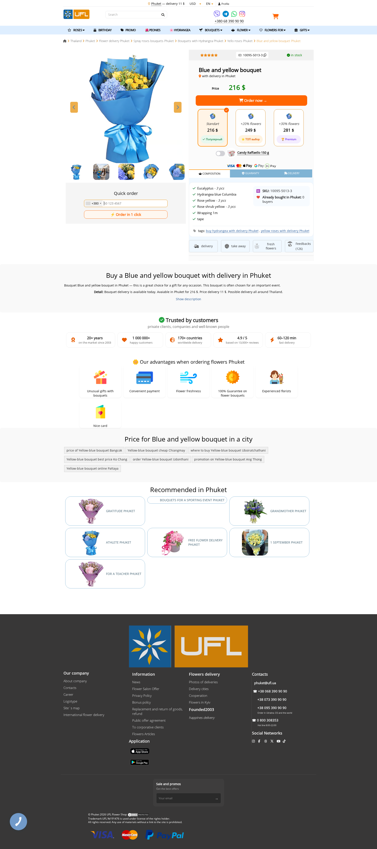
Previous (74, 107)
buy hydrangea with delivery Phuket (232, 231)
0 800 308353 (267, 720)
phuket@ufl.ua (265, 683)
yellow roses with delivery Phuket (285, 231)
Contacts (69, 687)
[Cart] (276, 17)
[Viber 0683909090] (217, 15)
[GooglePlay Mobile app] (140, 762)
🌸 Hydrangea (180, 30)
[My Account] (219, 4)
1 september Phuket (286, 542)
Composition (211, 174)
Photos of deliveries (203, 682)
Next (178, 107)
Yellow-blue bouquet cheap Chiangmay (156, 450)
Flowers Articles (143, 734)
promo (130, 30)
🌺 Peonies (153, 30)
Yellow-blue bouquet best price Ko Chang (97, 459)
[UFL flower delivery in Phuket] (76, 14)
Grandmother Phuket (288, 511)
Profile (225, 4)
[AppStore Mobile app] (140, 750)
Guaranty (252, 173)
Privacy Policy (142, 695)
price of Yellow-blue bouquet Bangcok (94, 450)
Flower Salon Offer (145, 689)
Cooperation (198, 695)
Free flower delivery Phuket (205, 542)
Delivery (293, 173)
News (136, 682)
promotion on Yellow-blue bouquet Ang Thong (228, 459)
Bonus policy (141, 702)
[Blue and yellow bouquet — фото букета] (126, 108)
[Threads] (266, 741)
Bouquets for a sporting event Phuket (192, 500)
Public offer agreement (149, 720)
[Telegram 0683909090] (226, 15)
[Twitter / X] (272, 741)
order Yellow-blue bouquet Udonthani (160, 459)
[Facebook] (259, 741)
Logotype (70, 701)
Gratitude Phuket (120, 511)
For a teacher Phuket (123, 574)
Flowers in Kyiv (199, 702)
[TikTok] (284, 741)
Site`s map (71, 708)
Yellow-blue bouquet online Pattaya (92, 468)
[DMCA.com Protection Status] (138, 814)
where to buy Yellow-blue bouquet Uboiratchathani (228, 450)
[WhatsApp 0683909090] (234, 15)
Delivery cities (199, 689)
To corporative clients (148, 727)
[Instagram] (242, 15)
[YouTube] (279, 741)
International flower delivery (83, 715)
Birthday (104, 30)
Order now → (255, 100)
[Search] (162, 15)
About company (75, 681)
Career (68, 694)
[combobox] (93, 203)
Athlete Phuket (118, 542)
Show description (188, 299)
